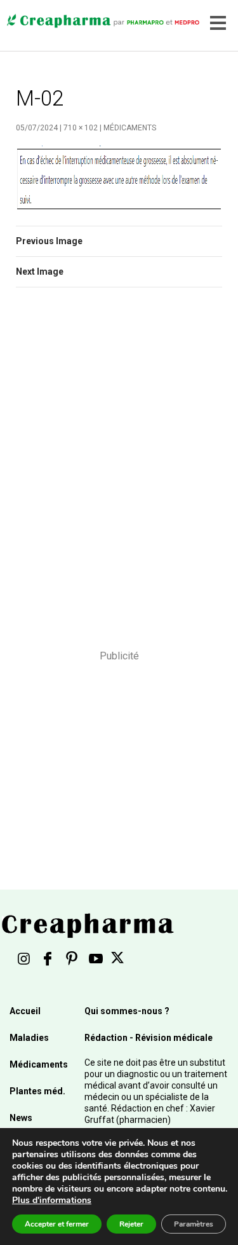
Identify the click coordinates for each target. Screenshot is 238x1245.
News (21, 1118)
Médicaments (129, 127)
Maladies (29, 1038)
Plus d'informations (51, 1200)
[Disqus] (119, 477)
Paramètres (193, 1224)
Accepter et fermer (57, 1224)
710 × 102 (80, 127)
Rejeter (131, 1224)
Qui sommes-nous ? (126, 1011)
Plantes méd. (37, 1091)
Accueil (25, 1011)
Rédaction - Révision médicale (148, 1038)
